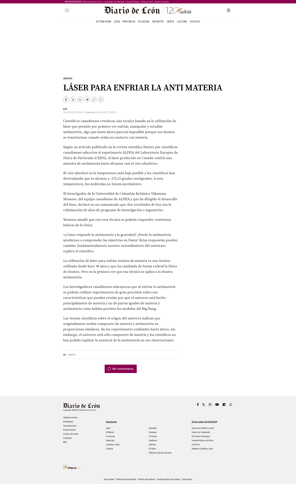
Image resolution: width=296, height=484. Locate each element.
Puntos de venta (70, 434)
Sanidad (153, 428)
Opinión (152, 444)
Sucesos (195, 21)
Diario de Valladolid (201, 432)
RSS (65, 442)
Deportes (158, 21)
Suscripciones (69, 426)
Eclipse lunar (147, 1)
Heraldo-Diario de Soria (202, 440)
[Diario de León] (147, 10)
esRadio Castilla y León (202, 449)
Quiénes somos (70, 417)
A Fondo (153, 436)
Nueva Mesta (133, 1)
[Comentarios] (101, 99)
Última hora (103, 21)
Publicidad (68, 421)
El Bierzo (110, 432)
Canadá (71, 354)
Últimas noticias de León (160, 453)
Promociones (69, 430)
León (117, 21)
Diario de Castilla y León (203, 428)
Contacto (67, 438)
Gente (170, 21)
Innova (67, 78)
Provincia (128, 21)
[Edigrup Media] (71, 467)
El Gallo (152, 449)
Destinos (153, 440)
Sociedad (144, 21)
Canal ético (187, 479)
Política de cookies (146, 479)
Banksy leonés (162, 1)
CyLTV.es (196, 444)
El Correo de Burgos (201, 436)
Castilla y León (113, 444)
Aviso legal (109, 479)
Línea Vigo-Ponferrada (114, 1)
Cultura (182, 21)
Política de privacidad (126, 479)
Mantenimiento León (91, 1)
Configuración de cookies (168, 479)
